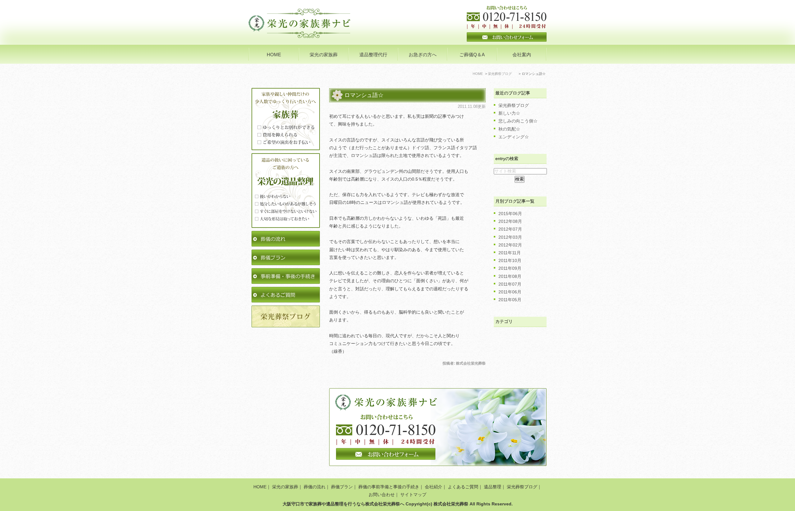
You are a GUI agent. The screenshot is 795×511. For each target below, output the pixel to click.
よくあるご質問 (463, 486)
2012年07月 (510, 229)
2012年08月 (510, 221)
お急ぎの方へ (423, 54)
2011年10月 (509, 260)
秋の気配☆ (509, 129)
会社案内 (521, 54)
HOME (274, 54)
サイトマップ (413, 494)
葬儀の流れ (314, 486)
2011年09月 (509, 268)
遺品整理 (492, 486)
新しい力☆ (509, 113)
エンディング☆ (513, 136)
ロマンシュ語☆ (364, 95)
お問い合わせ (382, 494)
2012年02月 (510, 244)
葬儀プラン (342, 486)
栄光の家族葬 (285, 486)
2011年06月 (509, 291)
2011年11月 (509, 252)
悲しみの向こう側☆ (518, 120)
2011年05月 (509, 299)
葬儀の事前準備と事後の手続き (388, 486)
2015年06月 (510, 213)
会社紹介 (433, 486)
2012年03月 (510, 237)
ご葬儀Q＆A (472, 54)
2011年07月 (509, 284)
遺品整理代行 (373, 54)
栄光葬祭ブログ (513, 105)
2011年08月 (509, 276)
